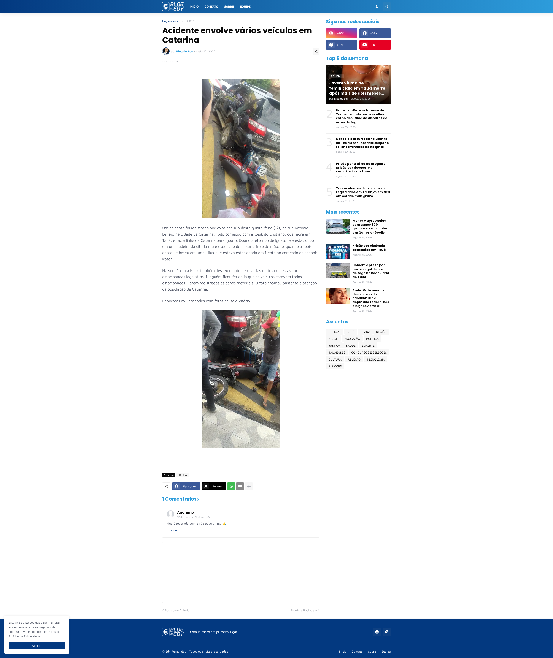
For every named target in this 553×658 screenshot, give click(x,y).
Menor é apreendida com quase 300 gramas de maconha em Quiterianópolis (370, 226)
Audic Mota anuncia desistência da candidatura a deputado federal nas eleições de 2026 (371, 298)
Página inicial (171, 21)
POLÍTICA (372, 338)
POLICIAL (190, 21)
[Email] (240, 486)
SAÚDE (351, 345)
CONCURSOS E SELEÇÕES (369, 352)
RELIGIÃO (354, 359)
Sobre (229, 6)
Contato (211, 6)
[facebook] (377, 632)
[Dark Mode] (377, 6)
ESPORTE (368, 345)
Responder (174, 530)
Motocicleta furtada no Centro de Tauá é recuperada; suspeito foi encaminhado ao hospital (362, 143)
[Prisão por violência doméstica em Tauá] (338, 251)
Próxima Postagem (304, 610)
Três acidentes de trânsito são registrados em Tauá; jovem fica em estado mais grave (363, 192)
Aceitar (37, 645)
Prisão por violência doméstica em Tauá (369, 247)
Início (194, 6)
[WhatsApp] (231, 486)
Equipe (245, 6)
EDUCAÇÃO (352, 338)
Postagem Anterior (178, 610)
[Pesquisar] (387, 6)
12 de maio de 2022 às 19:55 (194, 517)
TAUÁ (350, 332)
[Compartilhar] (316, 51)
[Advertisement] (358, 440)
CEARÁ (365, 332)
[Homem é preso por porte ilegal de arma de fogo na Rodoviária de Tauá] (338, 270)
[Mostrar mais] (249, 486)
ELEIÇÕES (335, 366)
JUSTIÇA (334, 345)
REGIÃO (381, 332)
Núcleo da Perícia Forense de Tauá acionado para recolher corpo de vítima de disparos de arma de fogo (361, 116)
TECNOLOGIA (376, 359)
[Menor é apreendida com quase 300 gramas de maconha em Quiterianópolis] (338, 226)
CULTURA (335, 359)
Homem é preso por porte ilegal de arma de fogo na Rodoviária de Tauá (371, 271)
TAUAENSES (337, 352)
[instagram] (387, 632)
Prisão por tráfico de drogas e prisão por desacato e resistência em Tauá (361, 168)
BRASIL (333, 338)
